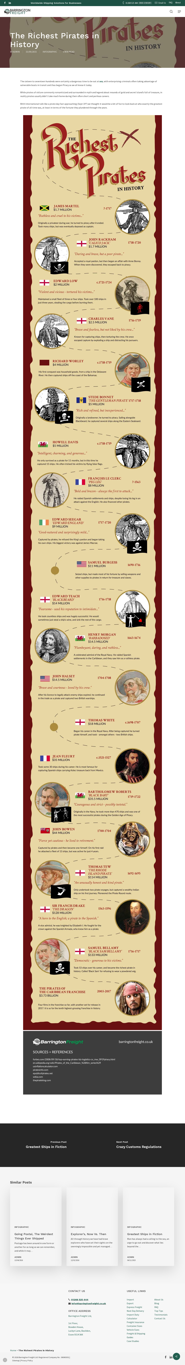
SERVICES (122, 9)
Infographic (50, 51)
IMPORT (38, 9)
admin (16, 51)
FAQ (156, 1307)
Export (130, 1303)
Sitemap (16, 1360)
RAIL (97, 9)
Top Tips (158, 1310)
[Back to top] (5, 1360)
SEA (77, 9)
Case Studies (133, 1341)
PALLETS (107, 9)
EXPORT (52, 9)
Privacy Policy (27, 1360)
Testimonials (161, 1314)
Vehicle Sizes (133, 1329)
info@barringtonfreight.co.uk (89, 1303)
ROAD (65, 9)
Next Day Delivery (135, 1310)
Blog (156, 1303)
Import (130, 1299)
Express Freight (134, 1307)
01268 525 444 (79, 1299)
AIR (87, 9)
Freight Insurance (135, 1322)
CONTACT (137, 9)
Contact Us (159, 1318)
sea (101, 81)
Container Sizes (134, 1325)
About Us (158, 1299)
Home (13, 1350)
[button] (179, 11)
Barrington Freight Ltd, (80, 1315)
